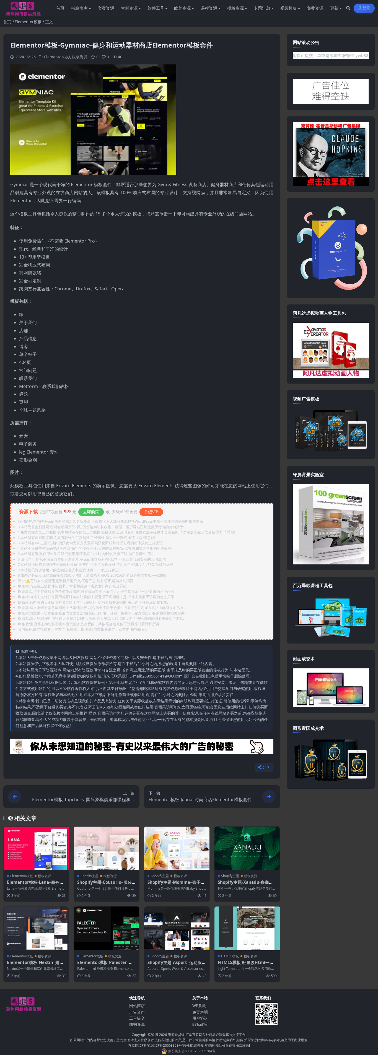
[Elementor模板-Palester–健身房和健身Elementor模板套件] (106, 928)
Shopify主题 (90, 876)
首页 (7, 21)
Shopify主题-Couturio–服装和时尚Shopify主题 (106, 884)
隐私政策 (200, 1024)
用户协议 (200, 1018)
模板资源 (79, 56)
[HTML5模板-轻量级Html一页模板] (247, 928)
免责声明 (200, 1012)
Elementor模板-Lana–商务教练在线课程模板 (35, 884)
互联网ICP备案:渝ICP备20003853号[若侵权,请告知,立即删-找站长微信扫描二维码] (189, 1045)
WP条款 (199, 1005)
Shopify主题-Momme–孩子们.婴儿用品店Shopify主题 (176, 884)
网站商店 (137, 1005)
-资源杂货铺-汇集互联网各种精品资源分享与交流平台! (206, 1034)
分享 (266, 767)
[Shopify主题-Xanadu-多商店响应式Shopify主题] (247, 848)
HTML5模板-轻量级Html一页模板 (246, 965)
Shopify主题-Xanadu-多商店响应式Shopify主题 (245, 884)
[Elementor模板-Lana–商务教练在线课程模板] (36, 848)
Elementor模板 (28, 21)
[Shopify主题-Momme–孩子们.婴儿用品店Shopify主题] (176, 848)
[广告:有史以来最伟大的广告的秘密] (141, 748)
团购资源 (137, 1024)
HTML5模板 (230, 956)
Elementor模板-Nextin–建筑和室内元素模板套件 (35, 965)
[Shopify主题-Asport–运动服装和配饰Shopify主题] (176, 928)
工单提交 (137, 1018)
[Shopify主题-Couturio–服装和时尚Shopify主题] (106, 848)
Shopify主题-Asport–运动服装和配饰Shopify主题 (176, 965)
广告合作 (137, 1012)
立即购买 (91, 511)
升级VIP (151, 511)
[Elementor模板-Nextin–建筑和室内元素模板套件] (36, 928)
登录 (367, 8)
